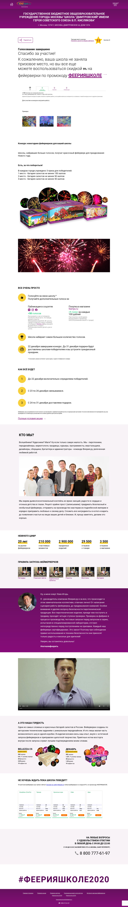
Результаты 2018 (57, 895)
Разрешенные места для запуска (73, 893)
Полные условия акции (30, 418)
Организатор (24, 6)
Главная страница (28, 893)
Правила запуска (55, 893)
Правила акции (41, 893)
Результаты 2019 (71, 895)
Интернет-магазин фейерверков (96, 893)
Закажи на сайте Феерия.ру (55, 785)
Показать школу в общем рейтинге (82, 41)
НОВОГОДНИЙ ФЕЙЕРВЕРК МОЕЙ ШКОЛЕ (115, 4)
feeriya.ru (73, 309)
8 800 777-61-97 (95, 853)
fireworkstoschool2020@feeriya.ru (64, 899)
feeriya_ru (40, 324)
